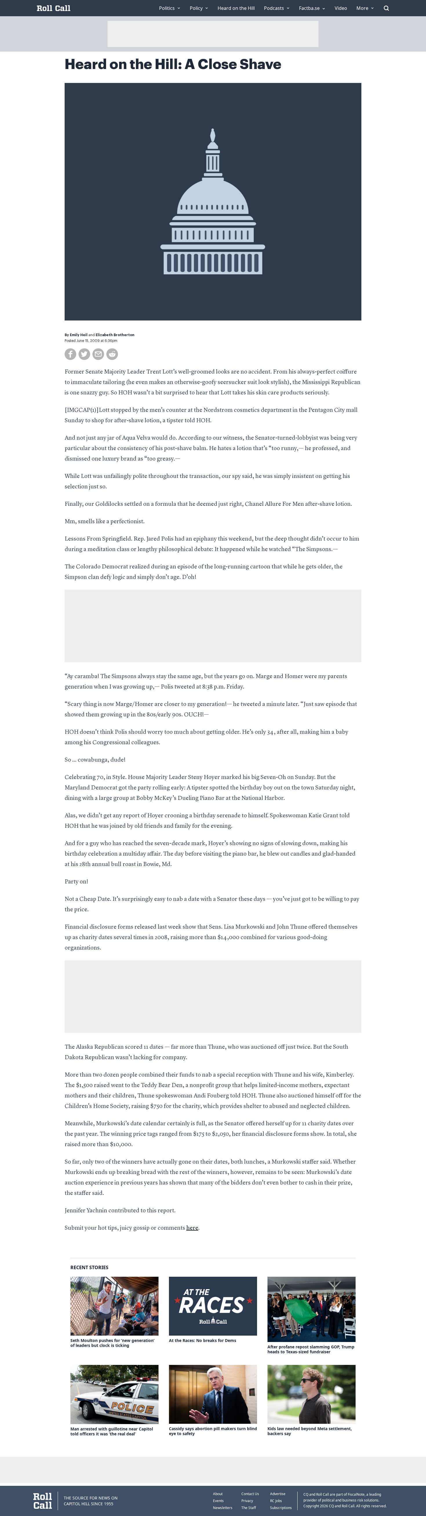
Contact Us (250, 1493)
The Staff (248, 1507)
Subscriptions (281, 1507)
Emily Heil (79, 335)
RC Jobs (276, 1500)
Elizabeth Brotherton (115, 335)
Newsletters (222, 1507)
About (218, 1493)
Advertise (277, 1493)
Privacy (247, 1500)
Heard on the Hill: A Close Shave (173, 64)
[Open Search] (386, 8)
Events (218, 1500)
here (192, 1228)
